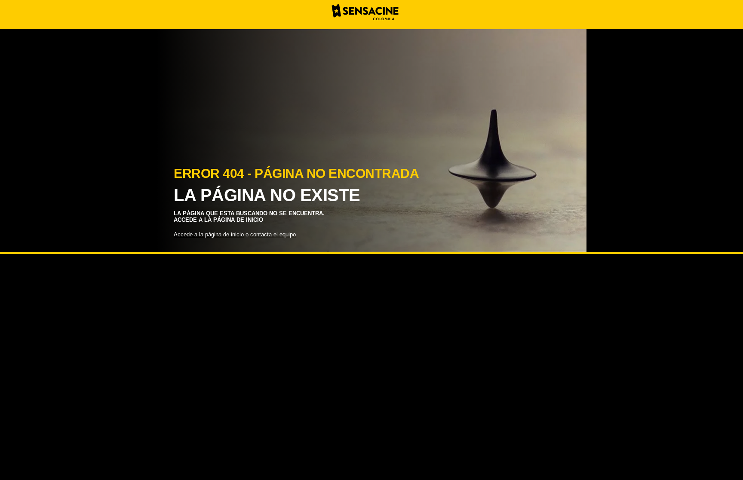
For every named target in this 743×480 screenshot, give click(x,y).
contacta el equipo (273, 234)
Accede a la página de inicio (209, 234)
